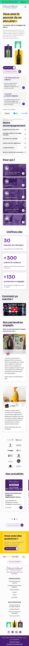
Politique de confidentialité (15, 644)
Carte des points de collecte (14, 582)
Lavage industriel (15, 609)
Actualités (15, 597)
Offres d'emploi (14, 589)
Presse (15, 594)
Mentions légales (15, 642)
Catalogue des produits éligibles (14, 586)
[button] (25, 7)
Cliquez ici (23, 2)
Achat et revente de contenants (14, 612)
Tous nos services (14, 615)
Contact (14, 592)
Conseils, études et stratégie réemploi (14, 605)
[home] (10, 7)
